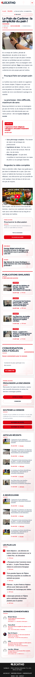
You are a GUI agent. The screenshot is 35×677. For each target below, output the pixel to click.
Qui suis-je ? (6, 673)
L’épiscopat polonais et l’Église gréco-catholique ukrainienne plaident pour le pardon (17, 598)
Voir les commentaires (17, 232)
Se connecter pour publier (17, 237)
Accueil (4, 11)
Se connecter (9, 370)
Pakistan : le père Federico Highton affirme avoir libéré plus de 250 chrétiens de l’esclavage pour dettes (19, 587)
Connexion (17, 401)
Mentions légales (16, 673)
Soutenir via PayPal (17, 422)
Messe (13, 676)
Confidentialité (27, 673)
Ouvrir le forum (17, 397)
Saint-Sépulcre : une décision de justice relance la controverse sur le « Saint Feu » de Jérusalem (19, 553)
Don (17, 676)
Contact (21, 676)
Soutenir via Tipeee (17, 427)
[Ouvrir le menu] (32, 3)
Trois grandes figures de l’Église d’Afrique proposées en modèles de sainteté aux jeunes (19, 575)
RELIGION (10, 11)
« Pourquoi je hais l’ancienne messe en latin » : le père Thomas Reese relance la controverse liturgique (19, 564)
